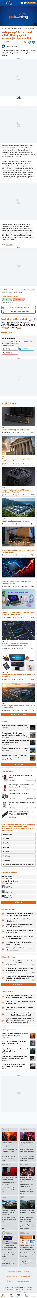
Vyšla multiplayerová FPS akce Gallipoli (9, 1183)
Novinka (7, 28)
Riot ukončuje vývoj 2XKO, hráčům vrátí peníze (26, 1185)
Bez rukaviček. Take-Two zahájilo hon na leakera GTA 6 (27, 1144)
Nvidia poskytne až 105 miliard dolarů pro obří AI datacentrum (18, 707)
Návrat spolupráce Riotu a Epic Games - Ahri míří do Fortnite (27, 1191)
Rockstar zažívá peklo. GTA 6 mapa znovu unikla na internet (14, 1042)
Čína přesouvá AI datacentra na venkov (16, 521)
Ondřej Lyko (7, 648)
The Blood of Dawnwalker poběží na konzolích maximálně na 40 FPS (26, 1219)
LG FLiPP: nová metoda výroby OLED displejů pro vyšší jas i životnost (14, 1057)
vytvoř (16, 343)
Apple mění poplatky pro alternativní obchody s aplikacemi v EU (18, 551)
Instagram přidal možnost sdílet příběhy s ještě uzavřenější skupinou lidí (24, 28)
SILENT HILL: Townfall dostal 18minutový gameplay (9, 1178)
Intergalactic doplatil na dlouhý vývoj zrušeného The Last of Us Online (27, 1226)
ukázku (19, 327)
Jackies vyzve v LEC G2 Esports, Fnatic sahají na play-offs (26, 1179)
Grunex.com (5, 1037)
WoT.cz (4, 1068)
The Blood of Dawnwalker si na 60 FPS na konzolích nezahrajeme (15, 1035)
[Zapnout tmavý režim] (25, 3)
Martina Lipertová (11, 46)
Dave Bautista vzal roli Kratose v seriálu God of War (8, 1189)
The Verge (9, 244)
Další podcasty (18, 984)
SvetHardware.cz (7, 1060)
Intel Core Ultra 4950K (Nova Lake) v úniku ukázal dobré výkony (9, 1254)
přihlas (29, 341)
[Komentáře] (25, 42)
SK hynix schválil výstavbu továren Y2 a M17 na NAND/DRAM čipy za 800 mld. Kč (9, 1262)
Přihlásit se (32, 2)
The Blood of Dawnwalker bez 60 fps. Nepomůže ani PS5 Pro (27, 1151)
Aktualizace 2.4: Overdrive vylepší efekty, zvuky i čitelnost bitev (13, 1065)
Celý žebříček (18, 902)
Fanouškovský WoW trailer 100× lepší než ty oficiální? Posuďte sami (27, 1158)
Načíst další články (18, 714)
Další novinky (18, 764)
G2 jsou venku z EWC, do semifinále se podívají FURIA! (8, 1158)
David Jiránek (7, 617)
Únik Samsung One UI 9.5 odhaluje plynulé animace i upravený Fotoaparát (27, 1262)
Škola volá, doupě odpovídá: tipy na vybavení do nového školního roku (18, 613)
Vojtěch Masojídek (9, 432)
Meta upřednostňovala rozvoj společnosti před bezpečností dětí (17, 460)
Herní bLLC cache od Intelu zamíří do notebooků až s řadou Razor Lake (15, 645)
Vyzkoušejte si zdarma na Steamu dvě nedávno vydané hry (15, 1050)
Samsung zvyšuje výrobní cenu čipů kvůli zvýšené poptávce (16, 582)
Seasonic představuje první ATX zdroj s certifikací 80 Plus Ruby (16, 491)
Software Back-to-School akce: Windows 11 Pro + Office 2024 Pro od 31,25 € (27, 1247)
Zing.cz (4, 1053)
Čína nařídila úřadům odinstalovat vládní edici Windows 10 (18, 676)
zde (6, 327)
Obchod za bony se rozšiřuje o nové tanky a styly (8, 1226)
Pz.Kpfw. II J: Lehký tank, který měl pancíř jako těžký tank (9, 1219)
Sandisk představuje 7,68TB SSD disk (16, 430)
